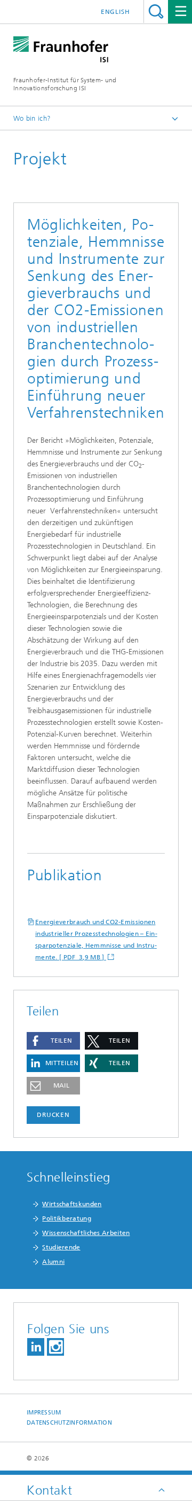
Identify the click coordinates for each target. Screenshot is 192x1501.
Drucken (53, 1115)
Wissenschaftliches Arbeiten (86, 1233)
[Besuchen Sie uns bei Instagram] (55, 1347)
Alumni (53, 1261)
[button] (53, 1041)
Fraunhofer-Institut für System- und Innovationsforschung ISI (65, 84)
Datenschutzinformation (69, 1422)
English (115, 11)
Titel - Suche (156, 11)
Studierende (61, 1247)
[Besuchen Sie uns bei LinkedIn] (35, 1347)
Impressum (44, 1412)
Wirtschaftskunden (71, 1204)
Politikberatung (66, 1218)
